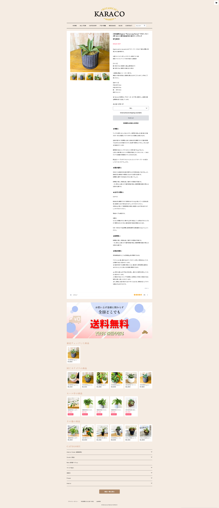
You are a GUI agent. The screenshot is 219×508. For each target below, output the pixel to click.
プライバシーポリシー (73, 501)
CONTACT (128, 25)
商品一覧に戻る (109, 492)
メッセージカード (118, 104)
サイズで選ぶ (70, 467)
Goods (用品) (71, 457)
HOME (75, 25)
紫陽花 (68, 473)
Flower (69, 478)
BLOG (120, 25)
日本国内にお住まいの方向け (131, 123)
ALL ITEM (83, 25)
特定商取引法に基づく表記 (87, 501)
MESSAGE (112, 25)
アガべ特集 (103, 25)
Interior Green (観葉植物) (74, 452)
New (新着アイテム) (72, 462)
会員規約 (98, 501)
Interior (69, 483)
